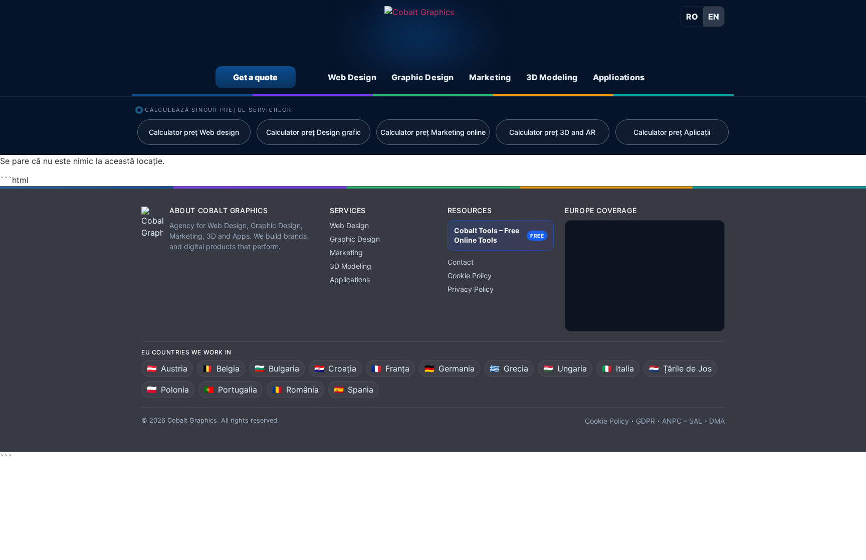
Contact (461, 262)
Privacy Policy (471, 289)
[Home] (419, 33)
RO (692, 17)
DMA (717, 421)
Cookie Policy (470, 275)
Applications (350, 279)
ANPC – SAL (682, 421)
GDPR (645, 421)
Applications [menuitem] (618, 77)
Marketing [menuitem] (490, 77)
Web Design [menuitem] (352, 77)
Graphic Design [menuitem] (422, 77)
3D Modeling (350, 266)
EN (713, 17)
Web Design (349, 225)
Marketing (346, 252)
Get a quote (255, 77)
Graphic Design (355, 239)
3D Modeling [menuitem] (552, 77)
